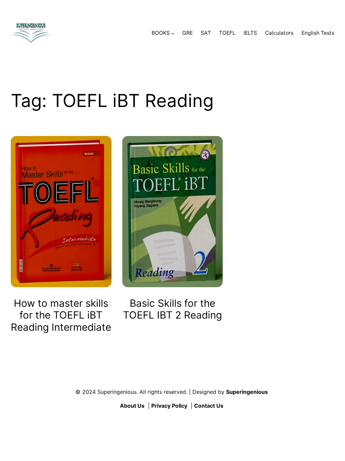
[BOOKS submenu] (172, 33)
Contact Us (208, 405)
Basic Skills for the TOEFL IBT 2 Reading (172, 309)
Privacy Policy (169, 405)
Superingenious (247, 391)
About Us (132, 405)
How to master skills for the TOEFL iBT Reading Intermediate (61, 315)
